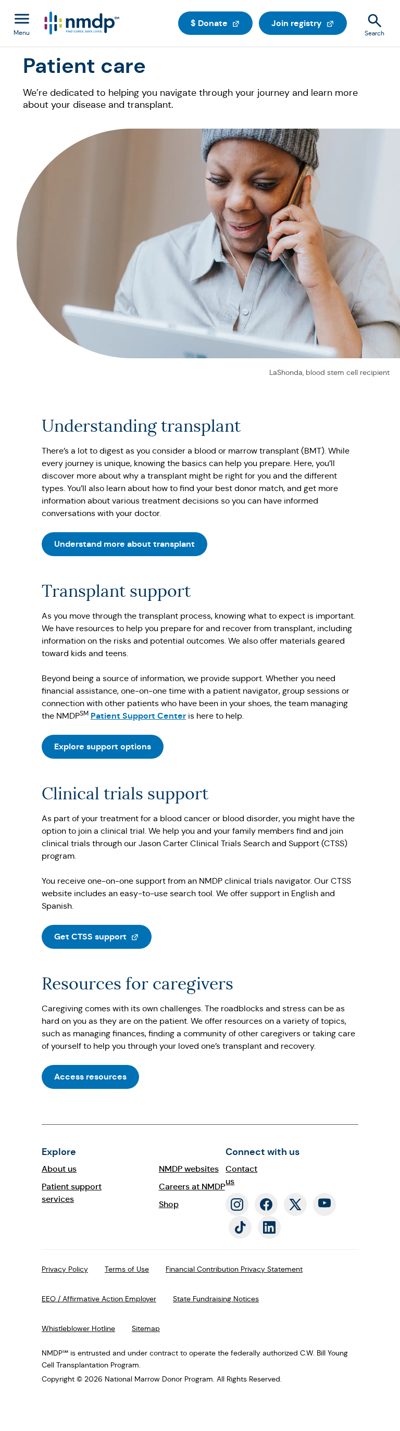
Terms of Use (127, 1269)
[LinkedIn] (269, 1227)
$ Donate (222, 23)
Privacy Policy (65, 1269)
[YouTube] (324, 1204)
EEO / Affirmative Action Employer (99, 1298)
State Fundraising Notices (216, 1298)
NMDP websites (189, 1168)
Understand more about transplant (124, 543)
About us (59, 1168)
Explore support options (102, 746)
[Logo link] (81, 23)
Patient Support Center (138, 715)
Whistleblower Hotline (78, 1328)
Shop (169, 1204)
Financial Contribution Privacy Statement (234, 1269)
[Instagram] (237, 1204)
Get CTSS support (103, 936)
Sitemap (146, 1328)
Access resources (90, 1076)
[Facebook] (266, 1204)
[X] (295, 1204)
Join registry (309, 23)
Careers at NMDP (192, 1186)
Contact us (241, 1175)
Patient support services (72, 1192)
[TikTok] (240, 1227)
